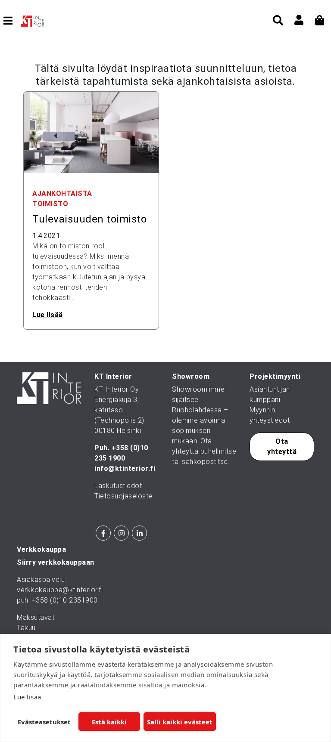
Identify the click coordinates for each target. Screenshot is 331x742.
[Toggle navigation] (11, 21)
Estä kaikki (109, 721)
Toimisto (50, 204)
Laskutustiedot (118, 486)
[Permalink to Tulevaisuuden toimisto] (91, 132)
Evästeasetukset (44, 721)
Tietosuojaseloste (123, 496)
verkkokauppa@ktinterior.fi (60, 590)
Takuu (26, 628)
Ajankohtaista (62, 193)
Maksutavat (35, 617)
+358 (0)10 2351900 (65, 600)
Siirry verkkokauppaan (55, 562)
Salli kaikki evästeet (179, 721)
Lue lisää (27, 697)
